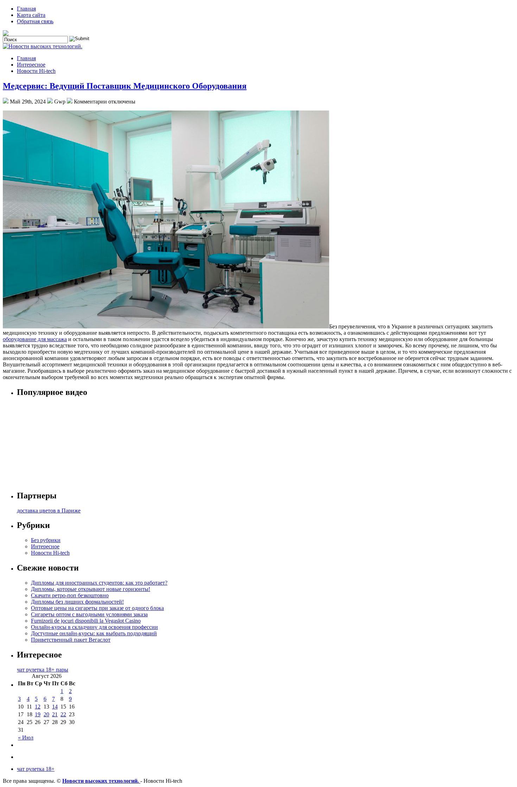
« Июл (25, 738)
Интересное (31, 65)
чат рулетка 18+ (36, 769)
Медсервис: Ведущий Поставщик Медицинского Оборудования (125, 85)
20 (46, 714)
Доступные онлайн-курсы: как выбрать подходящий (94, 633)
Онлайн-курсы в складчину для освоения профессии (94, 627)
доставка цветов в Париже (49, 511)
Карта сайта (31, 15)
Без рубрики (45, 540)
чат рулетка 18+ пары (42, 670)
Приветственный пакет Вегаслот (70, 640)
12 (37, 707)
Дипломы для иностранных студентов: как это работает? (99, 583)
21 (55, 714)
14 (55, 707)
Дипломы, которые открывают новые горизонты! (90, 589)
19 (37, 714)
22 (63, 714)
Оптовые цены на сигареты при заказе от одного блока (97, 608)
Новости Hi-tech (36, 71)
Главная (26, 9)
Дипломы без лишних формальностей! (77, 602)
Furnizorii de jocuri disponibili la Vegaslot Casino (86, 621)
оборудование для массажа (35, 339)
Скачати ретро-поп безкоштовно (70, 595)
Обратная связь (35, 21)
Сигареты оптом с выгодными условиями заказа (89, 614)
